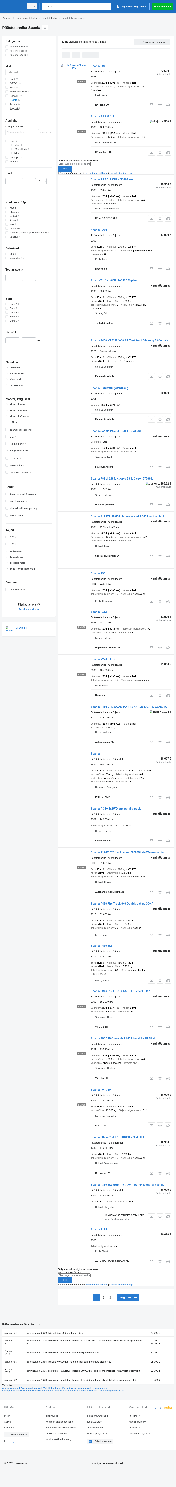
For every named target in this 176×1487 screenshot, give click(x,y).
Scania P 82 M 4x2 (102, 116)
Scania (95, 753)
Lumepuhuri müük (12, 1390)
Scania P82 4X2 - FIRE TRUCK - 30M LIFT (117, 1137)
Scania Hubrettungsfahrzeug (109, 388)
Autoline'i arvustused (57, 1433)
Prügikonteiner (100, 1387)
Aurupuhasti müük (115, 1390)
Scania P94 (98, 65)
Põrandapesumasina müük (77, 1387)
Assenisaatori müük (32, 1387)
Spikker (8, 1421)
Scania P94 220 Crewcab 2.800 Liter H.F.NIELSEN (123, 1038)
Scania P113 (99, 611)
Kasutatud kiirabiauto (65, 1390)
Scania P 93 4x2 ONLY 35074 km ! (112, 179)
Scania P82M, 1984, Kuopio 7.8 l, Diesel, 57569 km (123, 478)
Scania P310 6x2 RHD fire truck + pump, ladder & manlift (127, 1184)
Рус (14, 1441)
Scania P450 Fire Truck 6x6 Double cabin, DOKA (122, 903)
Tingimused (52, 1415)
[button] (160, 105)
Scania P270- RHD (103, 229)
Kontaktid (9, 1427)
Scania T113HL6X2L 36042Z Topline (114, 280)
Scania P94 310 (101, 1089)
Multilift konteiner (52, 1387)
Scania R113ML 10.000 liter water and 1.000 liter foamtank (128, 516)
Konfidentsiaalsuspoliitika (59, 1421)
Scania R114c (99, 1229)
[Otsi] (45, 6)
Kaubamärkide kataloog (59, 1439)
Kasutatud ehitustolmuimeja (38, 1390)
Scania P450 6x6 (101, 945)
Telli (65, 168)
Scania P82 (10, 1380)
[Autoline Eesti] (13, 6)
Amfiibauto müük (11, 1387)
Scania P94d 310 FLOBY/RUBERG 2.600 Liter (120, 991)
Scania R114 (8, 1352)
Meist (7, 1415)
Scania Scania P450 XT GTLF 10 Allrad (116, 431)
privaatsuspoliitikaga (97, 173)
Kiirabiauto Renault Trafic (91, 1390)
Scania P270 (8, 1342)
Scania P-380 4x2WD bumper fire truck (116, 808)
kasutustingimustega (122, 173)
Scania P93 (10, 1361)
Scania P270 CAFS (103, 659)
